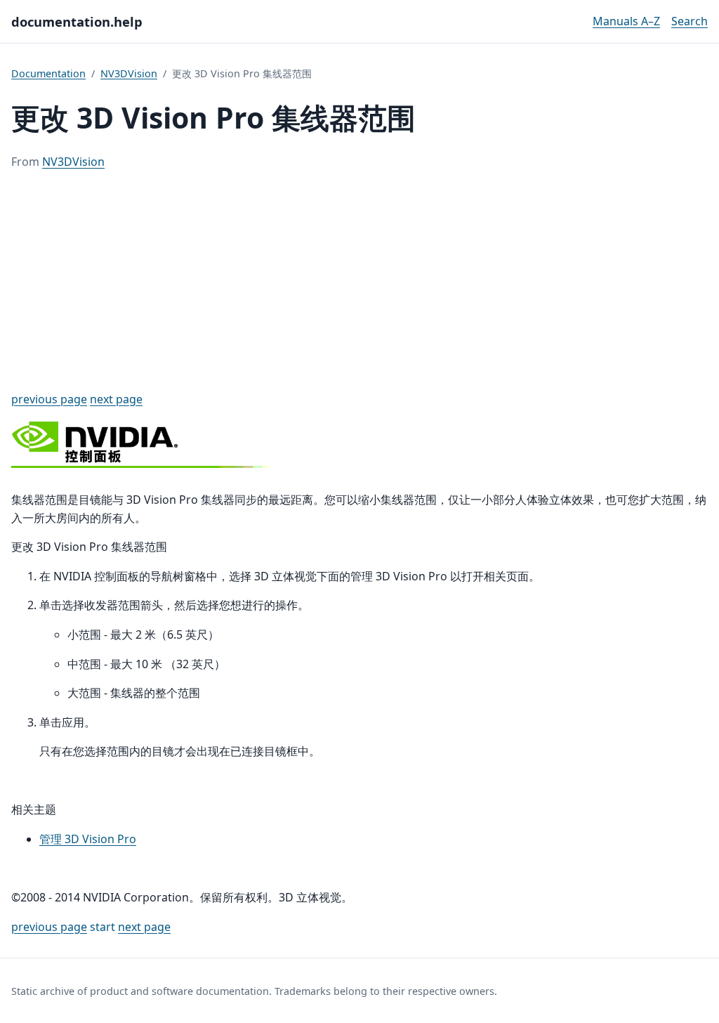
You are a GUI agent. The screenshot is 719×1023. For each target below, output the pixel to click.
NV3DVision (128, 73)
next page (116, 399)
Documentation (48, 73)
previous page (49, 399)
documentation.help (77, 21)
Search (689, 21)
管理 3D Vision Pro (87, 839)
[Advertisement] (359, 281)
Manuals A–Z (626, 21)
